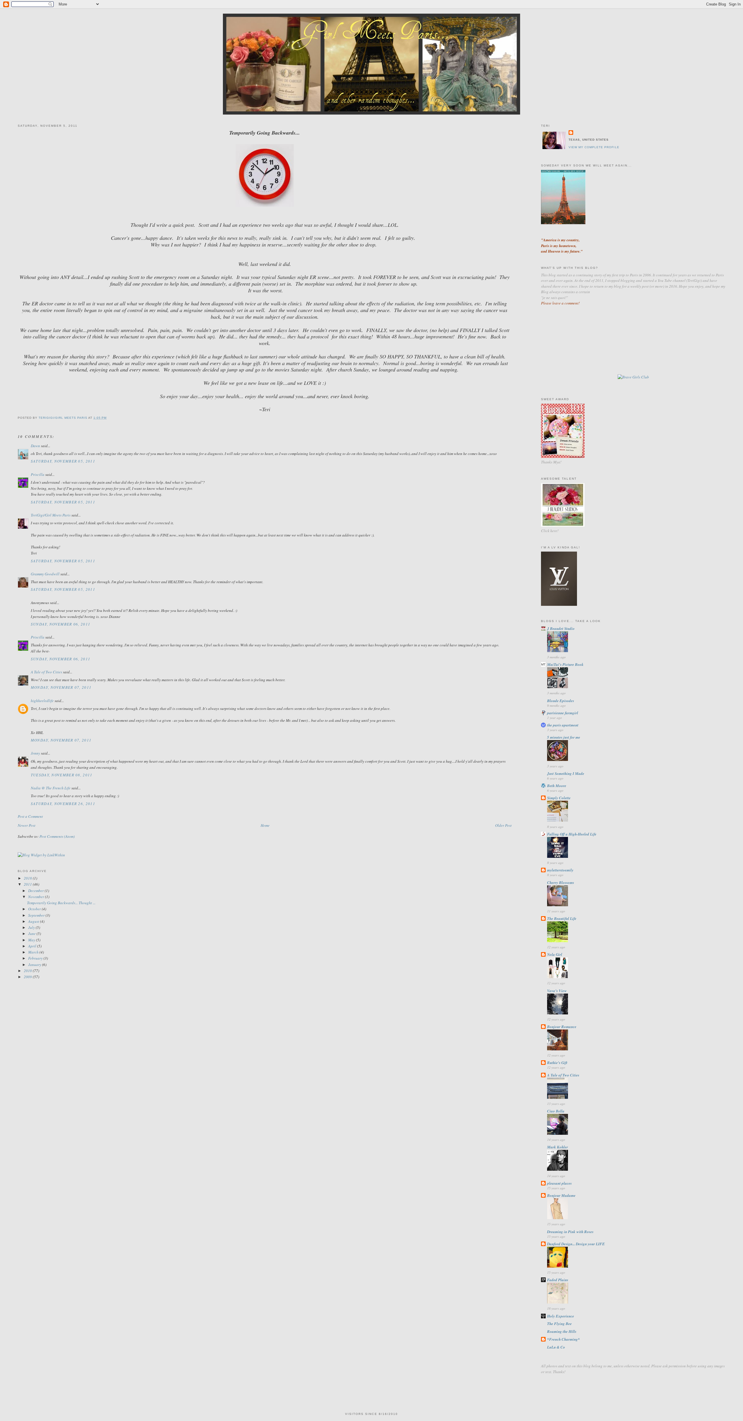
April (32, 946)
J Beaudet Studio (561, 628)
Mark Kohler (557, 1147)
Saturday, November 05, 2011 (63, 461)
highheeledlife (42, 700)
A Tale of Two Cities (46, 672)
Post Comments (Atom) (57, 836)
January (35, 964)
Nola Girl (554, 954)
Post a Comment (30, 816)
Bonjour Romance (561, 1026)
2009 (28, 976)
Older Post (503, 825)
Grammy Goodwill (45, 574)
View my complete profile (594, 147)
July (32, 927)
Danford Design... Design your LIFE (576, 1243)
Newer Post (26, 825)
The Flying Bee (559, 1323)
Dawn (35, 445)
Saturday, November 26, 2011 (63, 803)
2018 (28, 878)
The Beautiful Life (561, 918)
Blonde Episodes (560, 700)
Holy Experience (560, 1316)
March (33, 952)
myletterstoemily (560, 870)
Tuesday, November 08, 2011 (62, 774)
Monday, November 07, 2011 (61, 687)
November (36, 896)
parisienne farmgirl (562, 712)
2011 (28, 884)
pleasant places (559, 1183)
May (32, 939)
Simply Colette (559, 797)
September (37, 915)
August (34, 921)
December (36, 890)
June (32, 933)
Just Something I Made (565, 773)
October (35, 908)
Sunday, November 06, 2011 (61, 624)
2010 (28, 970)
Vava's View (557, 990)
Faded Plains (557, 1279)
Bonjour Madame (561, 1195)
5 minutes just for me (563, 737)
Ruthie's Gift (557, 1062)
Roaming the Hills (561, 1331)
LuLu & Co (556, 1347)
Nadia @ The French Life (51, 788)
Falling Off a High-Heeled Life (571, 834)
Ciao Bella (556, 1111)
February (36, 958)
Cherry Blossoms (560, 882)
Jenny (35, 753)
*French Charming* (563, 1339)
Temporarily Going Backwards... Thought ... (61, 902)
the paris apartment (562, 725)
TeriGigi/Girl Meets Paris (51, 515)
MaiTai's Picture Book (565, 664)
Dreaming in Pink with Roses (570, 1231)
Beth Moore (556, 785)
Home (265, 825)
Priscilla (37, 474)
